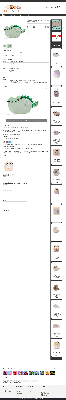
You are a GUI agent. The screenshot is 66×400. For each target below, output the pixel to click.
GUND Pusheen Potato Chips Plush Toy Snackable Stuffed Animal (56, 161)
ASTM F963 (47, 82)
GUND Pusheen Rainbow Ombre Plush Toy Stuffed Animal (8, 175)
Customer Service (19, 390)
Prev (44, 88)
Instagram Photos (37, 381)
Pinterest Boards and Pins (33, 381)
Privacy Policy (19, 392)
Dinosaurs (22, 61)
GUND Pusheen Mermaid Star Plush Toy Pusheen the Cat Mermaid (57, 315)
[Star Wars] (33, 373)
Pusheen (13, 61)
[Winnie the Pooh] (28, 373)
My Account (30, 389)
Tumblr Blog (35, 381)
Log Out (30, 392)
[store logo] (12, 9)
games (4, 380)
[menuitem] (4, 15)
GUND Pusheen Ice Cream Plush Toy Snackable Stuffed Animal (57, 199)
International (56, 389)
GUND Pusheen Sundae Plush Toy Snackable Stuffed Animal (57, 121)
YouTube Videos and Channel (24, 381)
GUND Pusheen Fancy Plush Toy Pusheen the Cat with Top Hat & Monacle (56, 141)
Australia (55, 390)
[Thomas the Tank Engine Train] (17, 373)
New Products (6, 390)
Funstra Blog (6, 389)
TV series (8, 382)
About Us (18, 389)
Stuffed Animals (18, 61)
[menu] (33, 15)
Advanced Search (6, 392)
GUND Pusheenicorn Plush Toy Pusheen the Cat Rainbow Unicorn (56, 334)
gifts (5, 380)
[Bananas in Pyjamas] (49, 373)
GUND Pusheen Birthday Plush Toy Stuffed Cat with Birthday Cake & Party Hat (56, 101)
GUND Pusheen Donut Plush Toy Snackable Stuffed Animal (56, 82)
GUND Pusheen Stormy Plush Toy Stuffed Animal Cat (56, 237)
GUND (26, 61)
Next (46, 88)
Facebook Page (26, 381)
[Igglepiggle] (44, 373)
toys (21, 379)
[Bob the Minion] (38, 373)
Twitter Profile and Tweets (28, 381)
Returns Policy (19, 391)
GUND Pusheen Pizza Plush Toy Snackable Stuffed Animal (56, 353)
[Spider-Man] (6, 373)
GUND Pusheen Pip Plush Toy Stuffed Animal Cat (56, 295)
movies (16, 381)
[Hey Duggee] (54, 373)
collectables (8, 380)
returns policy (28, 152)
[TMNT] (12, 373)
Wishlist (30, 391)
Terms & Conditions (20, 393)
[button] (63, 3)
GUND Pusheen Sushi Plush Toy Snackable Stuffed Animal (56, 180)
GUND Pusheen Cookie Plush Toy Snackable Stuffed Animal (56, 219)
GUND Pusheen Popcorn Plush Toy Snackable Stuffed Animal (56, 257)
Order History (31, 390)
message (45, 395)
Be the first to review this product (32, 24)
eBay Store (31, 381)
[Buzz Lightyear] (22, 373)
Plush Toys (10, 61)
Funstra (25, 398)
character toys (5, 381)
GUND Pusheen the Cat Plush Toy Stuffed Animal (56, 63)
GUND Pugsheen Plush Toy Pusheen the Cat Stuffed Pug (56, 276)
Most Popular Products (7, 391)
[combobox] (50, 7)
